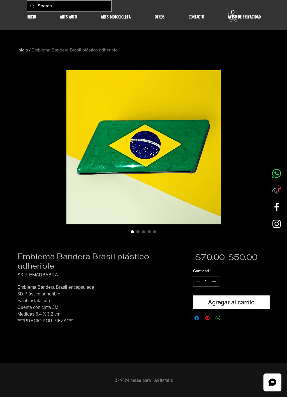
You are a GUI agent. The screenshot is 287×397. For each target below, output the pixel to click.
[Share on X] (228, 318)
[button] (68, 17)
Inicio (22, 50)
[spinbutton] (206, 281)
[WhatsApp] (276, 173)
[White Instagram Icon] (276, 223)
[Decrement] (197, 281)
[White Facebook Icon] (276, 207)
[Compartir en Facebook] (196, 318)
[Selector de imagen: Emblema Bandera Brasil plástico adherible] (132, 231)
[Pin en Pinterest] (207, 318)
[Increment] (214, 281)
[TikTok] (276, 190)
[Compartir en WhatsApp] (218, 318)
